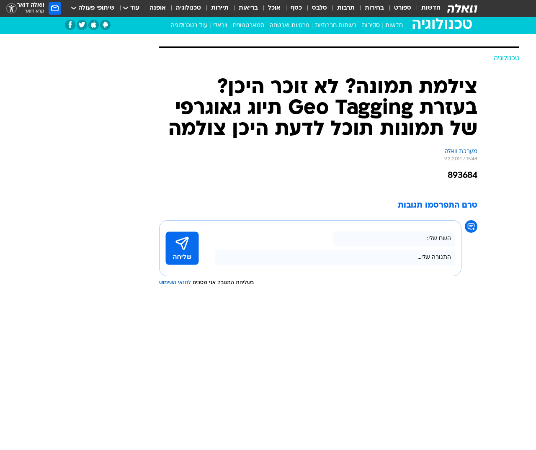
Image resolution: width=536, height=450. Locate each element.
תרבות (346, 8)
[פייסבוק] (70, 25)
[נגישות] (11, 8)
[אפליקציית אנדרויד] (105, 25)
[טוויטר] (82, 25)
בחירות (374, 8)
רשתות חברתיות (335, 25)
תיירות (220, 8)
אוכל (274, 8)
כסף (296, 8)
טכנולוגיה (188, 8)
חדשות (431, 8)
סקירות (371, 25)
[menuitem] (426, 8)
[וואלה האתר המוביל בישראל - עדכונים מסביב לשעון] (462, 8)
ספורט (402, 8)
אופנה (157, 8)
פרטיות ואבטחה (289, 25)
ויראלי (220, 25)
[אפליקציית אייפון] (93, 25)
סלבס (319, 8)
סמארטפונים (248, 25)
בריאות (248, 8)
